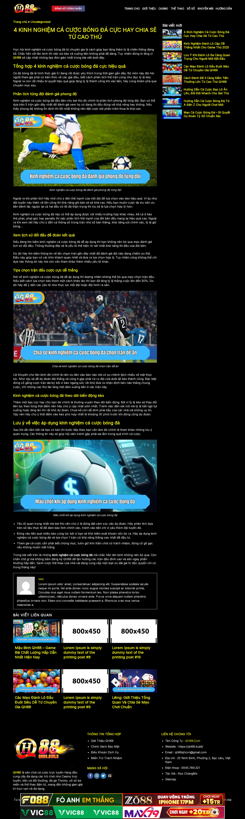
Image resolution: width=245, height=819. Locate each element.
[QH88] (29, 8)
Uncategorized (40, 22)
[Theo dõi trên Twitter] (103, 776)
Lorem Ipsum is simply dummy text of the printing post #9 (82, 702)
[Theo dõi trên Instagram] (97, 776)
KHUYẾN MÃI (205, 8)
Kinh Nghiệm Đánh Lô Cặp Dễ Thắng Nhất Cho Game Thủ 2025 (206, 45)
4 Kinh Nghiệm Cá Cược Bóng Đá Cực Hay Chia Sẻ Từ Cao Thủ (206, 34)
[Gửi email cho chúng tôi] (110, 776)
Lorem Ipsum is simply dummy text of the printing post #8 (82, 652)
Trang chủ (132, 8)
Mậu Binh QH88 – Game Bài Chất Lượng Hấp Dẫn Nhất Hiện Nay (35, 652)
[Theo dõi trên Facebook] (90, 776)
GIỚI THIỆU (149, 8)
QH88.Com (192, 741)
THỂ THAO (177, 8)
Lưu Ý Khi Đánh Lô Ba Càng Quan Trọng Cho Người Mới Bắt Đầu (207, 57)
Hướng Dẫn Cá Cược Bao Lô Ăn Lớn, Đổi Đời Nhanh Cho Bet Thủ (206, 91)
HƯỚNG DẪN (224, 8)
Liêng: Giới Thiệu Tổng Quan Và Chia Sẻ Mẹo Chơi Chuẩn (131, 702)
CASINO (163, 8)
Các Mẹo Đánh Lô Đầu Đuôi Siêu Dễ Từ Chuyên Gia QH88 (36, 702)
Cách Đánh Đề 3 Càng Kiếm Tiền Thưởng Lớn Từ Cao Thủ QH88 (206, 79)
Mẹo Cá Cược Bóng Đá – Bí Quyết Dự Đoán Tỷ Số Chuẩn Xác (207, 114)
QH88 (17, 57)
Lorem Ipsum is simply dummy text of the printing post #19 (131, 652)
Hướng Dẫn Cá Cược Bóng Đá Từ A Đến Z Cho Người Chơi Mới (206, 102)
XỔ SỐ (191, 8)
